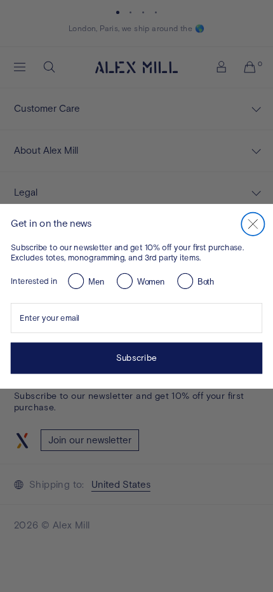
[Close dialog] (253, 224)
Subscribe (136, 358)
